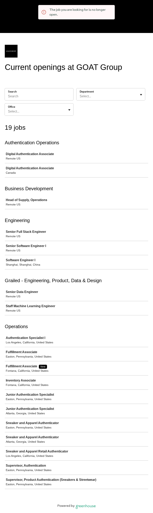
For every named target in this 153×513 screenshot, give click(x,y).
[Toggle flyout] (141, 94)
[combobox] (8, 111)
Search (12, 91)
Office (11, 106)
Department (87, 91)
